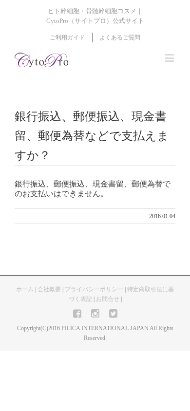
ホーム (25, 289)
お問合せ (107, 299)
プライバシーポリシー (94, 289)
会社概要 (49, 289)
